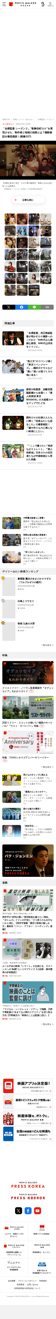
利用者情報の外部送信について (27, 1288)
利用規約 (43, 1281)
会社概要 (11, 1281)
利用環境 (20, 1285)
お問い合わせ (32, 1285)
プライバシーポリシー (27, 1281)
